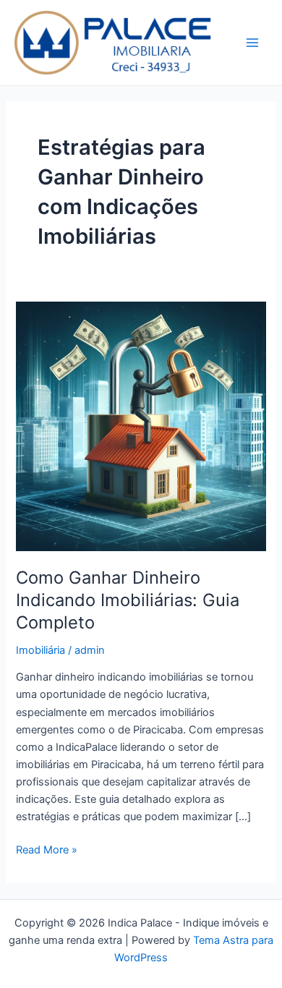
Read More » (46, 848)
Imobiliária (40, 650)
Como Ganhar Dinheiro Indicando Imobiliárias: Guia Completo (127, 600)
